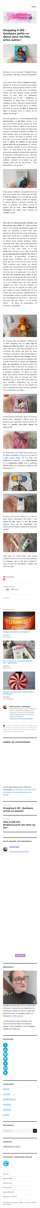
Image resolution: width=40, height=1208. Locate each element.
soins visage (13, 731)
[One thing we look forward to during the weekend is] (20, 883)
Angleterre (31, 725)
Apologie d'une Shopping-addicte (13, 1202)
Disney (22, 727)
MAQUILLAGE (16, 729)
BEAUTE (6, 1089)
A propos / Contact (10, 1196)
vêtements (20, 731)
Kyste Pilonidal (8, 1192)
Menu (34, 6)
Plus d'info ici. (18, 1016)
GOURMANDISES (9, 1099)
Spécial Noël (7, 1178)
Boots (9, 727)
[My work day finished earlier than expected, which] (20, 923)
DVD (26, 727)
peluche (27, 729)
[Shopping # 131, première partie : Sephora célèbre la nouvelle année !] (19, 681)
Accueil (5, 1174)
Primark (32, 729)
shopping (6, 731)
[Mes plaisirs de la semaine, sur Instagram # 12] (19, 621)
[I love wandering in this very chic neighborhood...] (20, 903)
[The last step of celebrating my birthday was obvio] (20, 943)
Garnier (6, 524)
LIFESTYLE (7, 1104)
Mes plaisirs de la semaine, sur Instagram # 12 (17, 632)
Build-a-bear (15, 727)
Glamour (6, 427)
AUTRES (6, 1115)
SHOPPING (7, 1110)
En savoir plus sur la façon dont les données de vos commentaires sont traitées (19, 792)
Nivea (18, 521)
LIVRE (9, 729)
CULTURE (6, 1094)
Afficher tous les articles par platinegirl (21, 718)
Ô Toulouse (7, 1187)
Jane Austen (7, 1183)
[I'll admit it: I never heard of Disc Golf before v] (20, 864)
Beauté (24, 725)
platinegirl (9, 725)
